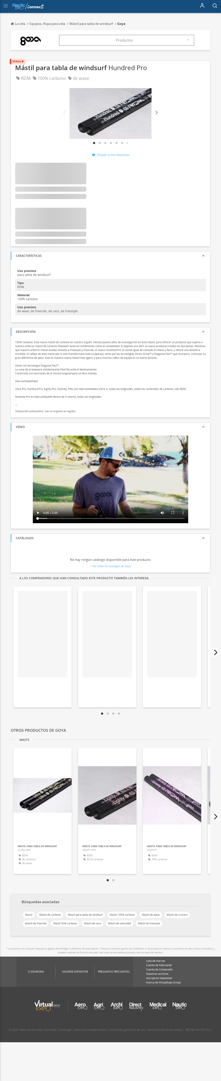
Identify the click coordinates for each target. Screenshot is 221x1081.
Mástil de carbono (50, 915)
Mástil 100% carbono (122, 915)
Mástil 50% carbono (65, 923)
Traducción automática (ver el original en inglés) (45, 411)
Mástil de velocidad (119, 923)
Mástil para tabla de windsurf (85, 915)
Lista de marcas (155, 961)
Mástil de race (92, 923)
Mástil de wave (151, 915)
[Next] (156, 112)
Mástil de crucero (177, 915)
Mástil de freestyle (149, 923)
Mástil (28, 915)
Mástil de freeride (35, 923)
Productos (124, 40)
